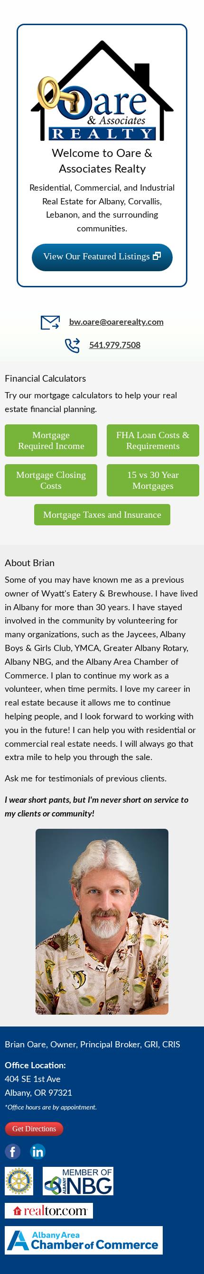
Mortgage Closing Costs (51, 480)
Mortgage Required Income (51, 440)
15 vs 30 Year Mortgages (153, 480)
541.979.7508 (114, 345)
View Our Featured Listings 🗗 (102, 256)
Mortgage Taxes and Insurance (102, 514)
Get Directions (34, 1129)
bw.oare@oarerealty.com (116, 322)
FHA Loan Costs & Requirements (153, 440)
